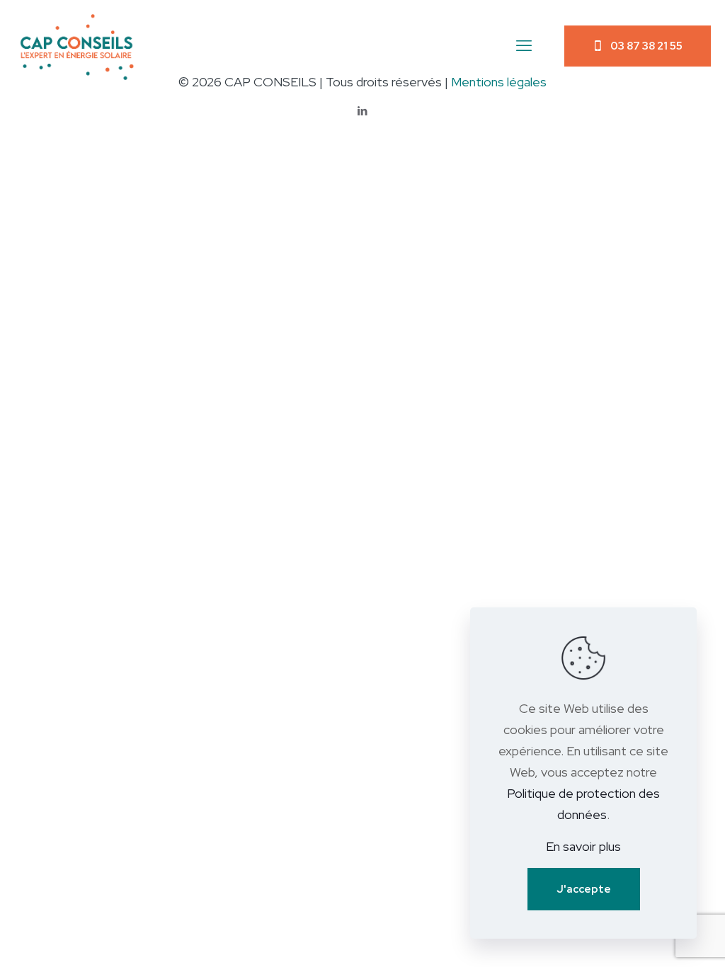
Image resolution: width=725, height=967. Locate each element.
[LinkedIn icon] (363, 111)
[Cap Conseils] (79, 46)
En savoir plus (583, 846)
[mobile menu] (524, 46)
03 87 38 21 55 (646, 46)
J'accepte (583, 889)
